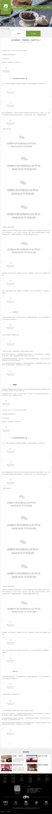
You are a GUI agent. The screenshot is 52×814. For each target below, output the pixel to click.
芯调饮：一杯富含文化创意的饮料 (19, 756)
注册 (50, 2)
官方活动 (38, 780)
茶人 (28, 7)
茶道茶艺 (30, 778)
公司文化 (5, 780)
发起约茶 (47, 778)
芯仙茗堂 (8, 811)
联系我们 (49, 7)
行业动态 (13, 780)
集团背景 (5, 781)
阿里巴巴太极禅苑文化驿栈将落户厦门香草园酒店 (44, 765)
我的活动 (47, 780)
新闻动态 (21, 7)
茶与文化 (35, 7)
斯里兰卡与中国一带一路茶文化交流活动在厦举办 (44, 756)
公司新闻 (13, 778)
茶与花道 (30, 780)
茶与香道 (30, 781)
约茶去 (38, 778)
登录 (48, 2)
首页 (2, 28)
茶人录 (19, 33)
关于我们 (14, 7)
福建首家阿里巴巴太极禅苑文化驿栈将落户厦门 (19, 765)
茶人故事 (7, 28)
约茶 (42, 7)
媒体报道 (13, 781)
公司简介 (5, 778)
